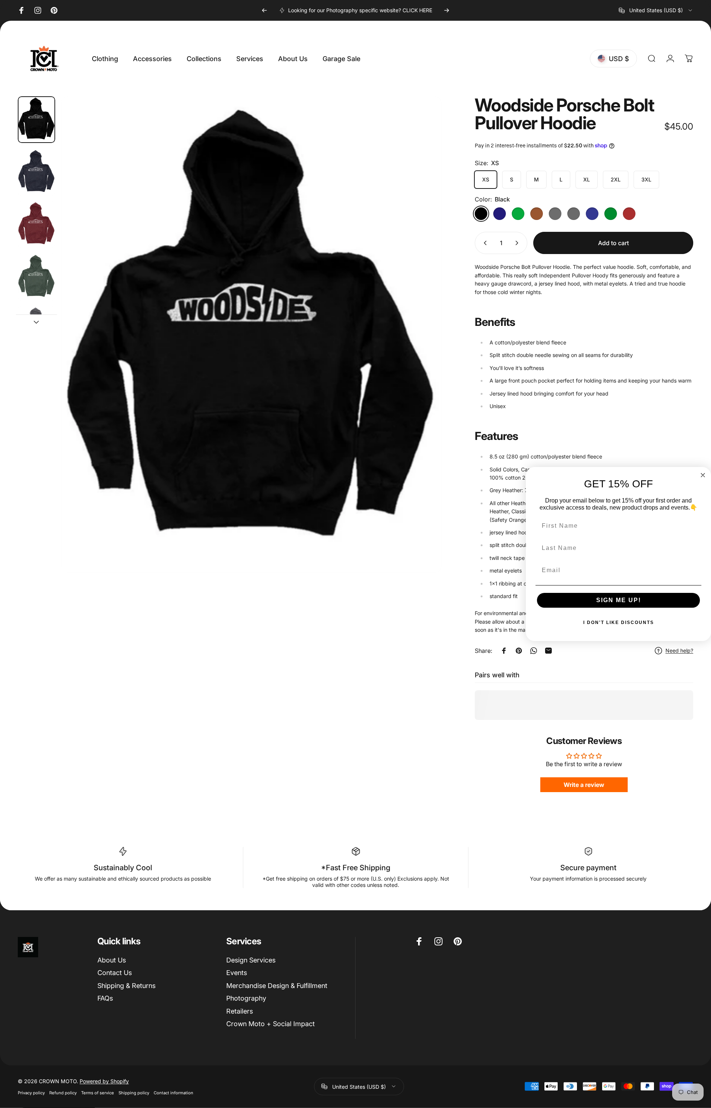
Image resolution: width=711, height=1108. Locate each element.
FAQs (105, 998)
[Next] (446, 10)
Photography (246, 998)
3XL (646, 179)
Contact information (173, 1092)
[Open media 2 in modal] (251, 334)
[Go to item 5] (36, 329)
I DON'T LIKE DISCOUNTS (618, 622)
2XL (616, 179)
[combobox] (656, 10)
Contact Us (114, 973)
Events (236, 973)
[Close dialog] (702, 475)
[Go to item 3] (36, 224)
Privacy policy (31, 1092)
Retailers (239, 1011)
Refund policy (63, 1092)
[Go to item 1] (36, 172)
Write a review (584, 784)
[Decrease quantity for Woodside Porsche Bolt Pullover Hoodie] (483, 243)
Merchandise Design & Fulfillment (276, 985)
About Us (111, 960)
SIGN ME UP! (618, 600)
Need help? (679, 650)
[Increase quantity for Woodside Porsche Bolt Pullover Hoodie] (518, 243)
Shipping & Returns (126, 985)
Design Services (251, 960)
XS (485, 179)
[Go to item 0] (36, 119)
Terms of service (97, 1092)
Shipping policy (133, 1092)
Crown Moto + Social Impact (270, 1024)
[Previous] (264, 10)
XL (586, 179)
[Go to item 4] (36, 277)
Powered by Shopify (104, 1081)
